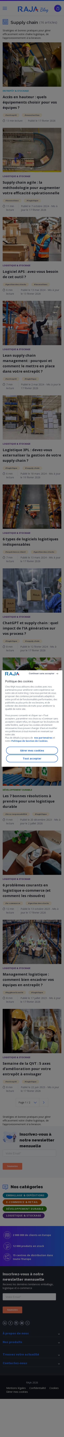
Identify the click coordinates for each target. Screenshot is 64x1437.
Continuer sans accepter (41, 673)
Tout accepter (32, 758)
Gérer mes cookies (32, 750)
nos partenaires (43, 737)
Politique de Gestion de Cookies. (29, 740)
